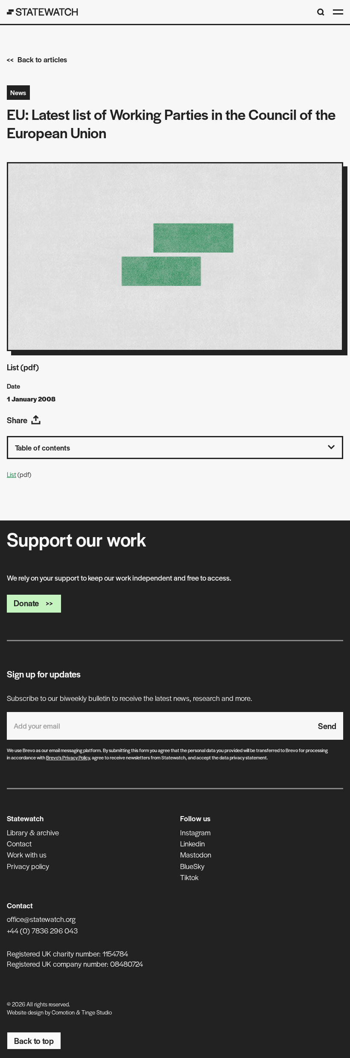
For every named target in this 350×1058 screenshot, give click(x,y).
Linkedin (192, 843)
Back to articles (42, 59)
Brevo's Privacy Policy (68, 757)
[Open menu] (338, 12)
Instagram (195, 832)
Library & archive (33, 832)
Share (17, 420)
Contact (19, 843)
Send (327, 726)
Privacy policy (28, 866)
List (11, 474)
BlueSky (192, 866)
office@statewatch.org (41, 919)
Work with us (27, 854)
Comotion (63, 1012)
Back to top (34, 1040)
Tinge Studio (97, 1012)
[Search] (320, 12)
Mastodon (195, 854)
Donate (26, 603)
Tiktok (189, 877)
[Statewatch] (42, 12)
